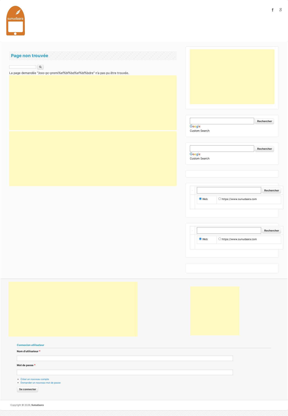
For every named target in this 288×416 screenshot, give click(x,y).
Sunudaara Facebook (273, 10)
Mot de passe (26, 365)
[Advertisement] (93, 102)
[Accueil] (15, 20)
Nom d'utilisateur (28, 351)
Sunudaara (37, 404)
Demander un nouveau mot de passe (41, 382)
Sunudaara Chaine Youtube (280, 10)
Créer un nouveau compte (35, 379)
